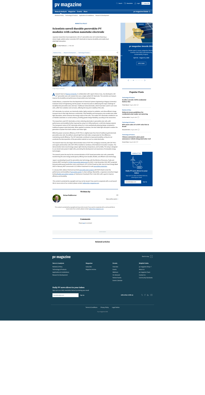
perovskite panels (76, 172)
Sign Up (145, 182)
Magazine (71, 11)
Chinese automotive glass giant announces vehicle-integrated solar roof (136, 138)
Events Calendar (117, 281)
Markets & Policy (59, 15)
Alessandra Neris (126, 130)
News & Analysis (61, 11)
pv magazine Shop (144, 267)
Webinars (115, 272)
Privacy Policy (105, 307)
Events (79, 11)
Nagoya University (71, 94)
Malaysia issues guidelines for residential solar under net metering (135, 113)
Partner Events (117, 278)
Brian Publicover (63, 46)
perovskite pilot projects (86, 170)
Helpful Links (144, 263)
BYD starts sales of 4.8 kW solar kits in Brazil (135, 125)
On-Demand (116, 275)
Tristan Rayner (125, 105)
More (85, 11)
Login (138, 3)
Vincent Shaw (125, 142)
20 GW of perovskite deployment (78, 162)
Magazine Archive (91, 269)
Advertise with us (127, 295)
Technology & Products (71, 15)
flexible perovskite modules (65, 174)
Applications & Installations (86, 15)
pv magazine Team (144, 272)
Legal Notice (115, 307)
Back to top (145, 256)
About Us (142, 269)
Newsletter (130, 3)
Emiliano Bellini (126, 117)
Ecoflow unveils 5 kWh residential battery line (134, 101)
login (83, 223)
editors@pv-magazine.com (91, 183)
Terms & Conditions (91, 307)
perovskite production (100, 166)
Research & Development (102, 15)
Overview (115, 267)
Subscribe (89, 267)
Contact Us (142, 275)
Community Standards (146, 278)
